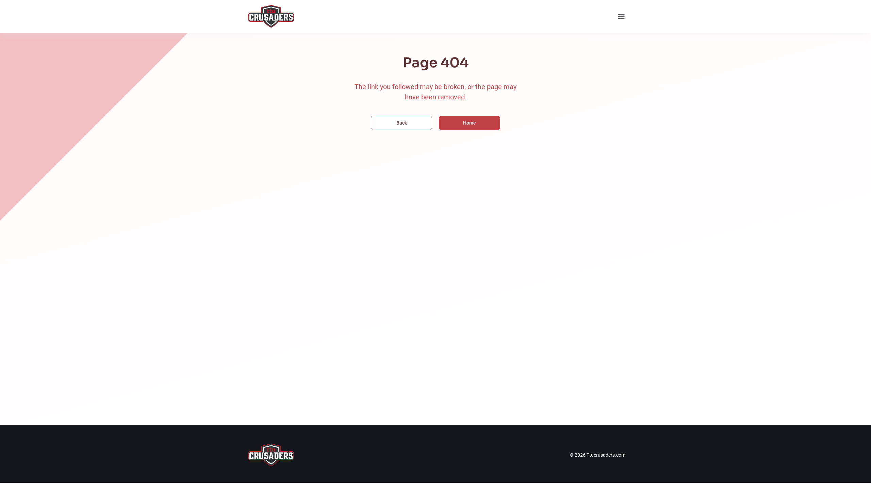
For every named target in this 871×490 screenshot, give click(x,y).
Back (401, 123)
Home (469, 123)
